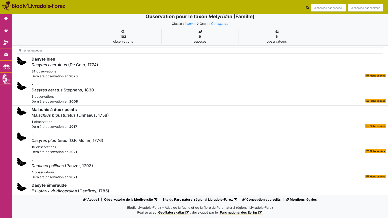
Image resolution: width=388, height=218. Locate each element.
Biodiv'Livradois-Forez (38, 5)
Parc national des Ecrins (239, 212)
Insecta (190, 24)
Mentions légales (303, 199)
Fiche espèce (377, 75)
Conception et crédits (263, 199)
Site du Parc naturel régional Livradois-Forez (198, 199)
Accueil (92, 199)
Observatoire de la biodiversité (129, 199)
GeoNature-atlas (172, 212)
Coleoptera (219, 24)
